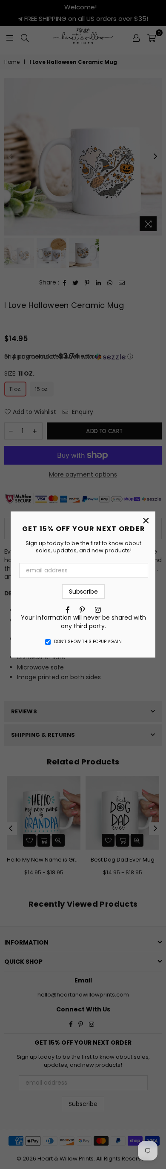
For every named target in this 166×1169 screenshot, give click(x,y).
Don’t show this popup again (88, 642)
